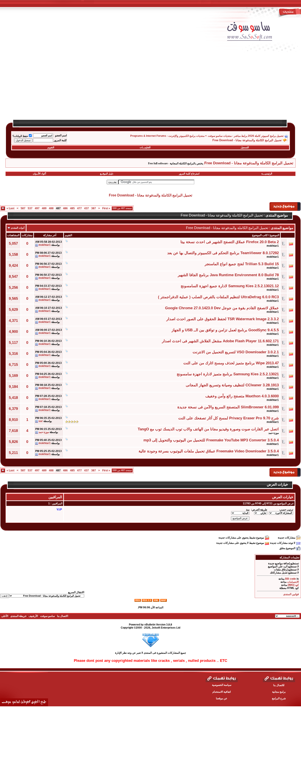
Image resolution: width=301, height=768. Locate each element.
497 (37, 208)
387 (93, 208)
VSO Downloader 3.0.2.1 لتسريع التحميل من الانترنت (236, 352)
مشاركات (27, 235)
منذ (247, 509)
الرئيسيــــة (266, 173)
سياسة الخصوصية (221, 685)
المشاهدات (13, 235)
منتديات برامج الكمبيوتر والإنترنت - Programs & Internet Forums (167, 135)
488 (51, 208)
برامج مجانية (279, 691)
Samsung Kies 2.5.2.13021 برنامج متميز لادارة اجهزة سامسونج (228, 374)
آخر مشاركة (49, 235)
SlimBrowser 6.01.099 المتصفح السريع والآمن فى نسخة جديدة (228, 407)
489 (44, 208)
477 (79, 208)
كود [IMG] (293, 585)
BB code (290, 578)
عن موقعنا (221, 698)
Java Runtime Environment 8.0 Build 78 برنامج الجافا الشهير (228, 275)
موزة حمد (273, 433)
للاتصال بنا (278, 685)
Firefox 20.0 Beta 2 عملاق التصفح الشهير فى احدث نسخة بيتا (229, 242)
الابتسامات (293, 581)
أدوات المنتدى (17, 227)
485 (72, 208)
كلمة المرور (60, 140)
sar (41, 421)
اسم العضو (61, 135)
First (106, 208)
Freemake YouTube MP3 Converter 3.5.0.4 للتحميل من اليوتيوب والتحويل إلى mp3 (211, 440)
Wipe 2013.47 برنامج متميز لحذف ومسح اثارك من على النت (231, 363)
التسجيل (245, 147)
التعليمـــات (145, 147)
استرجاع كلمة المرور (189, 173)
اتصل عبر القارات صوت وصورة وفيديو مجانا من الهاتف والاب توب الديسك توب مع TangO (208, 429)
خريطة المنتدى (18, 616)
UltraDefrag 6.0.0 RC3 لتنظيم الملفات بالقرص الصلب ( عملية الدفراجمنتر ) (218, 297)
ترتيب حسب (286, 509)
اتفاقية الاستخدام (221, 691)
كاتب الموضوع (260, 235)
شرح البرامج (279, 698)
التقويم (50, 147)
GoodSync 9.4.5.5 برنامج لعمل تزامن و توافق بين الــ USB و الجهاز (225, 330)
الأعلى (4, 616)
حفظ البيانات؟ (20, 136)
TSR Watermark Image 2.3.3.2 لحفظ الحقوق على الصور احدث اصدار (222, 319)
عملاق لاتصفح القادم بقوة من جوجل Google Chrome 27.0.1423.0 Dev (222, 308)
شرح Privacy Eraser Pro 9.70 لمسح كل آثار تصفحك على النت (228, 418)
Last (10, 208)
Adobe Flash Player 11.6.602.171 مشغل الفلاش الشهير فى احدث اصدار (220, 341)
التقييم (68, 235)
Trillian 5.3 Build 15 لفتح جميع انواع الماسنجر (242, 264)
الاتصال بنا (62, 616)
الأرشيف (33, 616)
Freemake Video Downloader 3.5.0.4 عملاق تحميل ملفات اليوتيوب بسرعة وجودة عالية (209, 451)
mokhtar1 (273, 245)
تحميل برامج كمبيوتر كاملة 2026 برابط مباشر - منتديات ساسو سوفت (245, 135)
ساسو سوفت (47, 616)
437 (86, 208)
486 (65, 208)
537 (30, 208)
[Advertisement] (163, 88)
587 (23, 208)
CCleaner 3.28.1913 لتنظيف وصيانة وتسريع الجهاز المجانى (232, 385)
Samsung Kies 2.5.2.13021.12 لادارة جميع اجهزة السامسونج (230, 286)
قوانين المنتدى (291, 594)
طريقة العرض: (259, 509)
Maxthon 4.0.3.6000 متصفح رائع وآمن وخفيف (242, 396)
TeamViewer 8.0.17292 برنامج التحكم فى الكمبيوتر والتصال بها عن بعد (223, 253)
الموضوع (274, 235)
